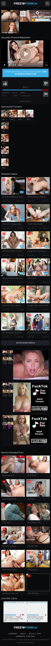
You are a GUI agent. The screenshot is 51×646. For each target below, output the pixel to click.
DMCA (23, 634)
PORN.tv (25, 3)
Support (13, 634)
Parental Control (25, 636)
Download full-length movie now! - (25, 73)
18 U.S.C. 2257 (35, 634)
